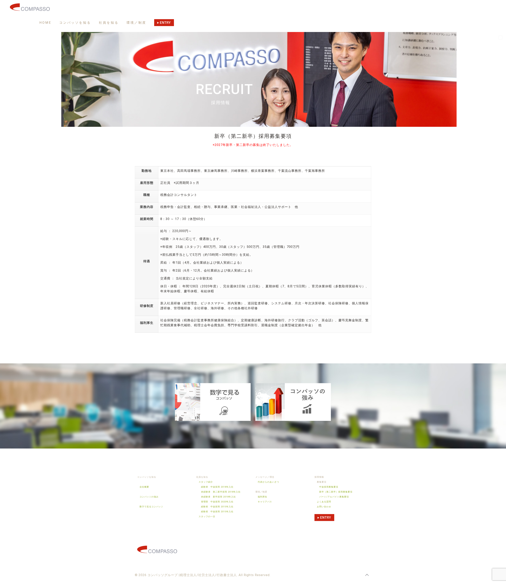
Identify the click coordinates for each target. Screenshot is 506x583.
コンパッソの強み (148, 497)
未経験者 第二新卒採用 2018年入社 (221, 492)
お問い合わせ (324, 506)
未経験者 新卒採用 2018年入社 (218, 497)
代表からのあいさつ (268, 482)
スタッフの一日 (207, 516)
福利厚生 (262, 497)
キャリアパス (265, 501)
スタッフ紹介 (206, 482)
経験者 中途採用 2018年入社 (217, 487)
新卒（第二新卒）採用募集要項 (335, 492)
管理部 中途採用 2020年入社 (217, 501)
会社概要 (143, 487)
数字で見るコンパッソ (150, 506)
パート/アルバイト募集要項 (334, 497)
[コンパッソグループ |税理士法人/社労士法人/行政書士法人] (30, 7)
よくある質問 (324, 501)
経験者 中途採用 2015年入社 (217, 506)
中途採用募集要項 (328, 487)
